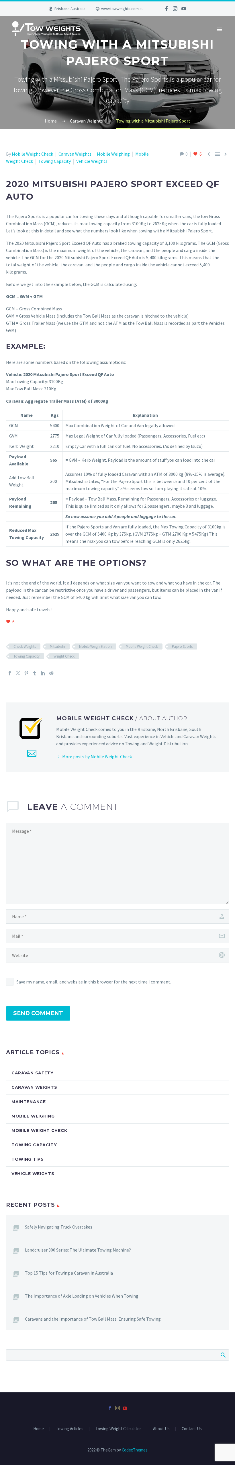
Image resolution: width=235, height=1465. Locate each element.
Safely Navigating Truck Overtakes (58, 1227)
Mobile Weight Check (32, 154)
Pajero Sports (182, 646)
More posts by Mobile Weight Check (97, 756)
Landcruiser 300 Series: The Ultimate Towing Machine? (78, 1250)
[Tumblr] (34, 673)
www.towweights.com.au (122, 8)
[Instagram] (175, 8)
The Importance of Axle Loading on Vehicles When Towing (81, 1296)
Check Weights (24, 646)
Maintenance (28, 1101)
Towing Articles (69, 1429)
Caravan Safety (32, 1073)
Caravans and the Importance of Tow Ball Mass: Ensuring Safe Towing (93, 1319)
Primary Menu (219, 29)
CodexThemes (135, 1450)
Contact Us (192, 1429)
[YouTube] (183, 8)
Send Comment (38, 1013)
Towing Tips (27, 1159)
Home (38, 1429)
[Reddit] (51, 673)
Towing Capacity (54, 161)
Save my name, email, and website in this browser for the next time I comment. (93, 982)
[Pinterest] (26, 673)
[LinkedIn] (43, 673)
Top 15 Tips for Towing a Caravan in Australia (69, 1273)
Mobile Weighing (113, 154)
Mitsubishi (57, 646)
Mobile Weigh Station (95, 646)
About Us (161, 1429)
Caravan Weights (74, 154)
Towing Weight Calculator (118, 1429)
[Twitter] (18, 673)
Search (223, 1354)
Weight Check (64, 656)
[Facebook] (166, 8)
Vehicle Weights (91, 161)
